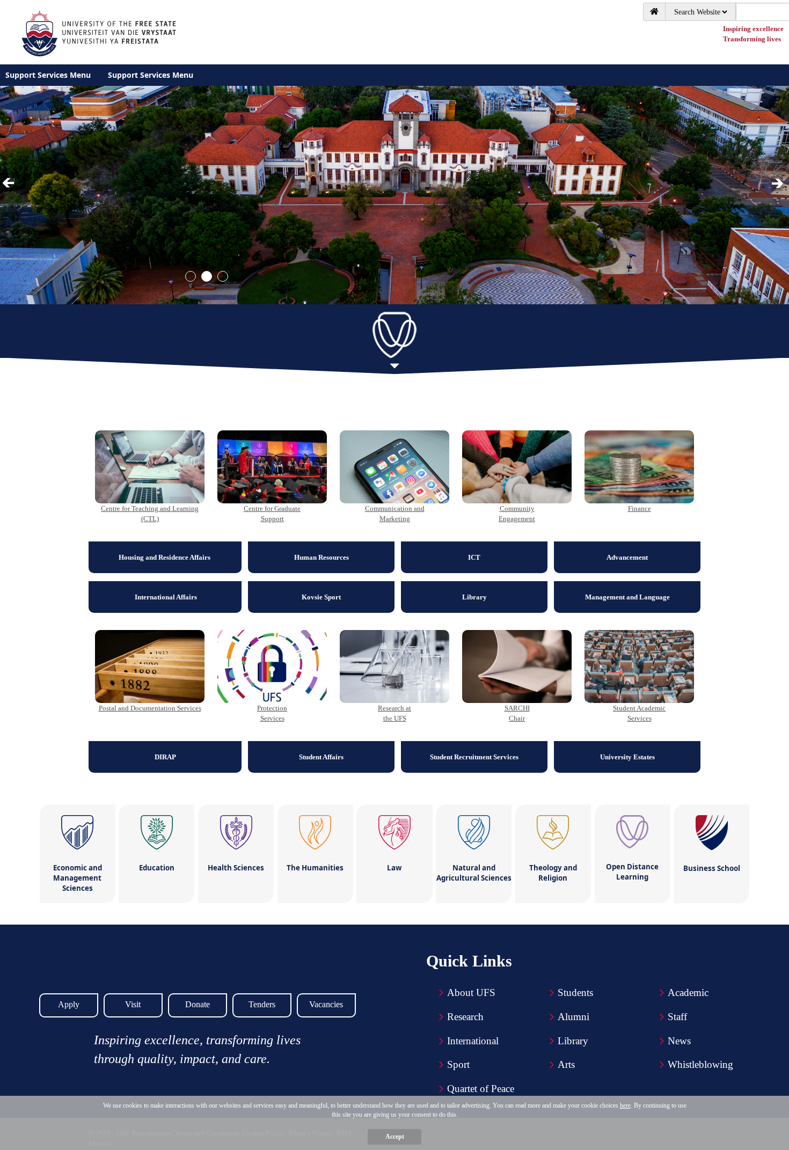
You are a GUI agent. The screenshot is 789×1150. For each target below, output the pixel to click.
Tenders (262, 1004)
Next (778, 183)
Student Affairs (321, 757)
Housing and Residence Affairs (165, 557)
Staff (677, 1016)
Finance (639, 508)
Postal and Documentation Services (150, 708)
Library (474, 597)
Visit (133, 1004)
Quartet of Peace (480, 1088)
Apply (68, 1004)
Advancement (627, 557)
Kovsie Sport (321, 597)
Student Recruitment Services (474, 757)
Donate (197, 1004)
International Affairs (165, 597)
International (473, 1040)
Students (575, 992)
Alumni (573, 1016)
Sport (458, 1064)
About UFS (471, 992)
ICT (474, 557)
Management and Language (627, 597)
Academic (688, 992)
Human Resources (321, 557)
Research (465, 1016)
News (679, 1040)
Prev (10, 183)
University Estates (627, 757)
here (625, 1105)
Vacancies (326, 1004)
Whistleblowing (700, 1064)
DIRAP (165, 757)
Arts (566, 1064)
